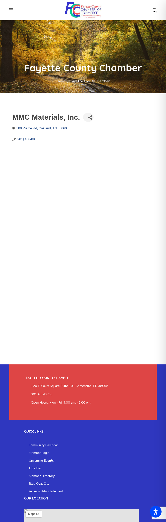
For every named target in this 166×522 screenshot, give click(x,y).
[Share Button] (88, 117)
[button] (155, 10)
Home (61, 81)
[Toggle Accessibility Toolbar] (155, 511)
